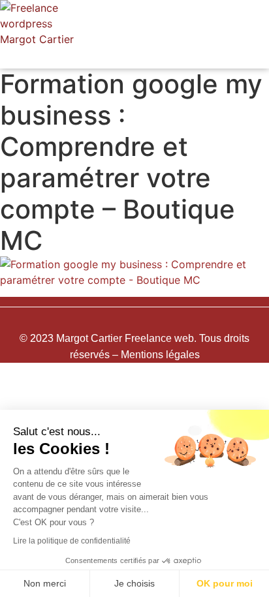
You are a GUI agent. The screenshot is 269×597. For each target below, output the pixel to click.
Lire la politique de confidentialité (72, 540)
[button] (179, 58)
